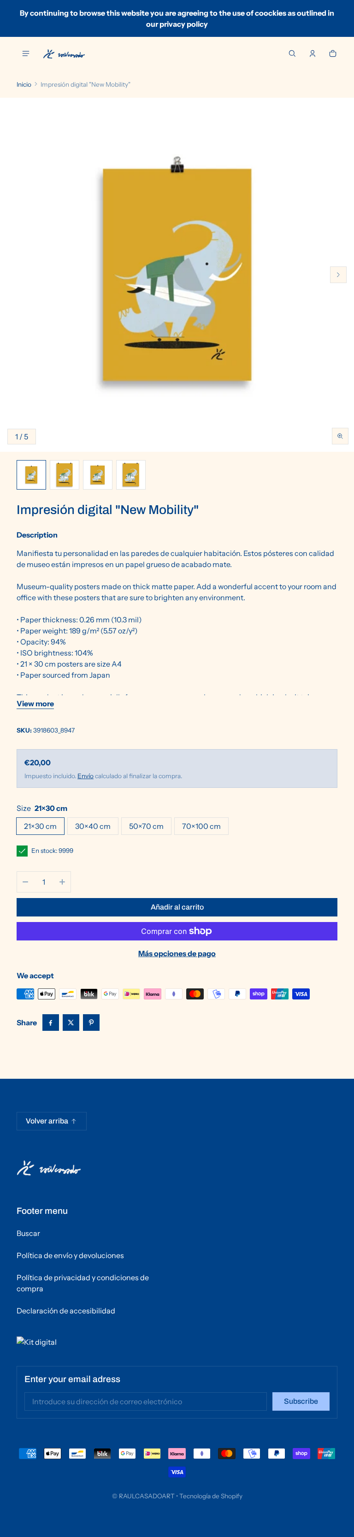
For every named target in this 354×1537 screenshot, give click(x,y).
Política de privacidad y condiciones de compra (83, 1283)
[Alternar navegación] (26, 53)
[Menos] (25, 882)
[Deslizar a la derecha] (338, 274)
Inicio (24, 84)
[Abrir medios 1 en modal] (177, 275)
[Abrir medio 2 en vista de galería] (64, 475)
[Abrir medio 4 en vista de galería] (97, 475)
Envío (85, 776)
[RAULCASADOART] (64, 53)
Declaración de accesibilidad (66, 1310)
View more (35, 703)
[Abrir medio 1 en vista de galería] (31, 475)
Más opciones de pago (177, 953)
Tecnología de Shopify (210, 1496)
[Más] (62, 882)
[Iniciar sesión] (312, 53)
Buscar (28, 1233)
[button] (292, 53)
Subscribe (301, 1401)
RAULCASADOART (147, 1496)
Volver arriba (47, 1121)
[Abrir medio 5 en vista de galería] (131, 475)
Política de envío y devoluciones (70, 1255)
